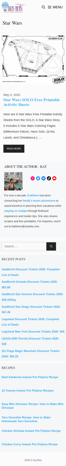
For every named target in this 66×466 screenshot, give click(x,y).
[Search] (51, 246)
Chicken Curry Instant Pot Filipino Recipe (30, 444)
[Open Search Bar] (43, 7)
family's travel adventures (39, 200)
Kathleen (33, 195)
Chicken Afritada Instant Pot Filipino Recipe (31, 431)
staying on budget (16, 210)
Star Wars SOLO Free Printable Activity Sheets (31, 102)
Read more (14, 148)
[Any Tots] (14, 7)
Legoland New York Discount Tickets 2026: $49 (33, 331)
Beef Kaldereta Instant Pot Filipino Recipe (30, 377)
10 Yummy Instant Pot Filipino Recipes (28, 390)
